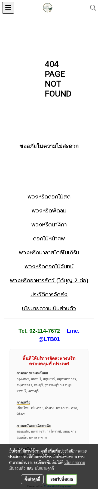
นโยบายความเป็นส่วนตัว (49, 308)
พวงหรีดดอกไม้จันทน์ (49, 266)
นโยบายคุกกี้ (44, 468)
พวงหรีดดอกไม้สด (49, 196)
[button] (91, 8)
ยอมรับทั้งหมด (61, 479)
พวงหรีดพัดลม (49, 210)
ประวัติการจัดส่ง (49, 294)
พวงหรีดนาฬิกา (49, 224)
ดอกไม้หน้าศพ (49, 238)
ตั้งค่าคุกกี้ (32, 479)
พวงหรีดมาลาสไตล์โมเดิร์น (49, 252)
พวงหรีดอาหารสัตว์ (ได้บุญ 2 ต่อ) (49, 280)
